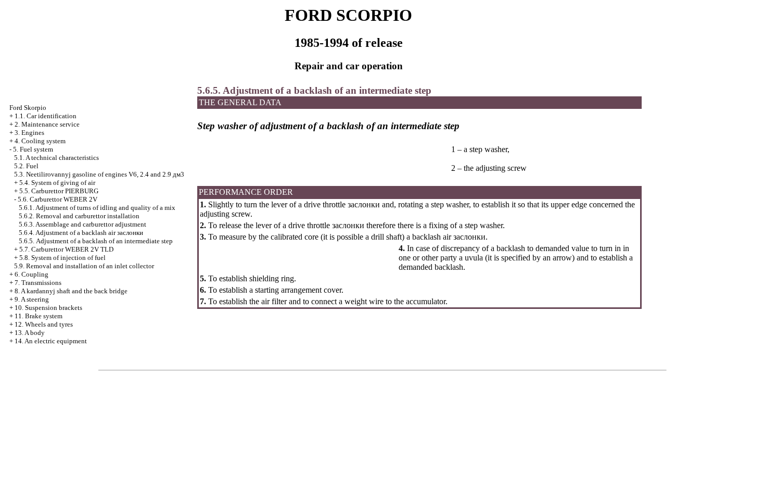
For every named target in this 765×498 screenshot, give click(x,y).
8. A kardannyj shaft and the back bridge (71, 291)
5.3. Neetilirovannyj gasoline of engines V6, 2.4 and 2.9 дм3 (99, 174)
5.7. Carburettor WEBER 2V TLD (66, 249)
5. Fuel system (33, 149)
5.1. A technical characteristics (56, 157)
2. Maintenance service (47, 124)
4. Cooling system (40, 141)
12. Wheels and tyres (44, 324)
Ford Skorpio (27, 107)
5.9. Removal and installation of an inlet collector (84, 266)
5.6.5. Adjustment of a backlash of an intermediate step (96, 241)
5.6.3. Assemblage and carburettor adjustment (82, 224)
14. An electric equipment (51, 341)
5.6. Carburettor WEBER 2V (57, 199)
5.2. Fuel (26, 166)
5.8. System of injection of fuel (62, 258)
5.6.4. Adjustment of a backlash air (81, 232)
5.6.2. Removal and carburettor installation (79, 216)
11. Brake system (38, 316)
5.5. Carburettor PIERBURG (58, 191)
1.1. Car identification (45, 116)
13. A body (30, 333)
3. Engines (29, 132)
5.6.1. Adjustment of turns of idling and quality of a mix (97, 207)
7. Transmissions (38, 283)
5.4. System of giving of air (57, 182)
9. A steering (32, 299)
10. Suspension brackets (48, 308)
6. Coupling (31, 274)
